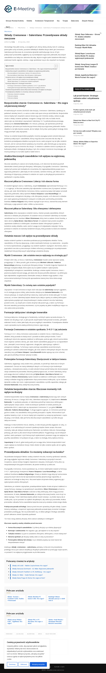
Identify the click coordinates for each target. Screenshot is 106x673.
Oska (13, 42)
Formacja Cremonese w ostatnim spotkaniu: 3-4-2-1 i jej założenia (27, 85)
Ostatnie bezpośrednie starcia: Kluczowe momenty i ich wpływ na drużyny (28, 90)
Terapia (65, 21)
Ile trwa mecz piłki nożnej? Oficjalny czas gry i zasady (87, 132)
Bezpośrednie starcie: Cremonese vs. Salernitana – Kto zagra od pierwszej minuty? (31, 69)
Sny (58, 21)
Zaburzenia (75, 21)
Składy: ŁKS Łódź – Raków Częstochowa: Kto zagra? (30, 566)
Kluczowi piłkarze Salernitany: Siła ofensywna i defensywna (24, 75)
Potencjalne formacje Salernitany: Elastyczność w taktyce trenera (26, 87)
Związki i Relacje (87, 21)
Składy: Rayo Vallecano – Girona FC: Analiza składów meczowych (87, 36)
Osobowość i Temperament (44, 21)
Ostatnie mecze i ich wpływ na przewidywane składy (21, 77)
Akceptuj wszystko (38, 664)
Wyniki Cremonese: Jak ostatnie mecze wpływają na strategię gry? (26, 79)
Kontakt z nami (59, 667)
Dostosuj (12, 664)
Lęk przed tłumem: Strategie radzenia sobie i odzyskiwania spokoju (86, 98)
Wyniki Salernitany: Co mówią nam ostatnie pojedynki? (23, 81)
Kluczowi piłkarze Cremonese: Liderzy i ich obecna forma (24, 73)
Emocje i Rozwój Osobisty (15, 21)
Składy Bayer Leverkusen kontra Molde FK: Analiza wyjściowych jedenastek (85, 56)
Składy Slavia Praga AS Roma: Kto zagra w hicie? (28, 578)
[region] (27, 654)
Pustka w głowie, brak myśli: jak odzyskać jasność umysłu (84, 111)
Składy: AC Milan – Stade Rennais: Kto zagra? (27, 575)
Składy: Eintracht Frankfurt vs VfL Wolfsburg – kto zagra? (31, 572)
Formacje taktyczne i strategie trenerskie (18, 83)
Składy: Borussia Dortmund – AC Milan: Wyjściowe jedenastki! (33, 569)
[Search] (101, 33)
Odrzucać (23, 664)
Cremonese (9, 634)
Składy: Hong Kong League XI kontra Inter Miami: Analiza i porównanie (86, 66)
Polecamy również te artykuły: (16, 94)
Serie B (40, 634)
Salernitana (30, 634)
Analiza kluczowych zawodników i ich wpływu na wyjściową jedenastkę (27, 71)
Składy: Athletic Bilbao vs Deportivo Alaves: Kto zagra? (85, 143)
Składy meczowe (50, 634)
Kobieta (29, 21)
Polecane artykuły (13, 96)
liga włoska (19, 634)
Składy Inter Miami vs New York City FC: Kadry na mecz (86, 121)
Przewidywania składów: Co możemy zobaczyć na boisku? (23, 92)
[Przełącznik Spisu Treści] (55, 66)
